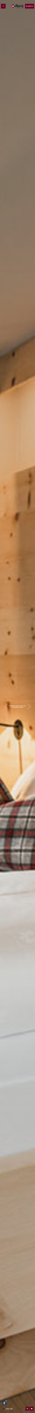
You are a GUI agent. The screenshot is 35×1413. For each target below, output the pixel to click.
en (8, 1409)
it (4, 1409)
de (11, 1409)
